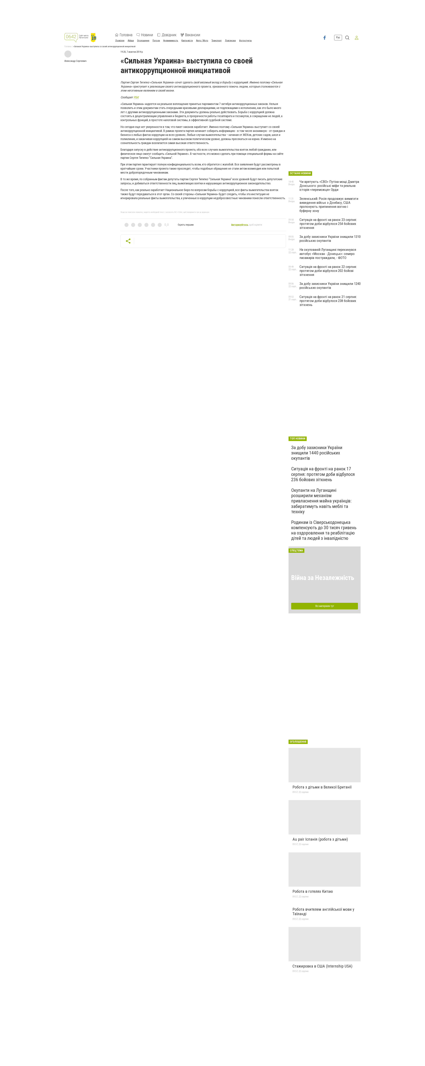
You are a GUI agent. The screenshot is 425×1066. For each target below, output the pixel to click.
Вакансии (192, 35)
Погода (156, 40)
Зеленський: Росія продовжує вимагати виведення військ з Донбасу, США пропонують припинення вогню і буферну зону (328, 205)
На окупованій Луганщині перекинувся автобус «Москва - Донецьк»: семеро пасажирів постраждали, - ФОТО (327, 254)
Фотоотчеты (245, 40)
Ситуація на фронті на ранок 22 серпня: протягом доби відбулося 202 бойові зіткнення (328, 271)
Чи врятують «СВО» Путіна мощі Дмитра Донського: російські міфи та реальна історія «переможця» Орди (329, 186)
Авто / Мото (202, 40)
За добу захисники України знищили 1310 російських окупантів (330, 239)
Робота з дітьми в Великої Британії (322, 787)
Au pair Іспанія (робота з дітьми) (320, 839)
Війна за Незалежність (322, 578)
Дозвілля (119, 40)
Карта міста (187, 40)
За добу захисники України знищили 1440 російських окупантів (316, 453)
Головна (126, 35)
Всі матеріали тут (324, 606)
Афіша (131, 40)
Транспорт (217, 40)
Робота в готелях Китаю (313, 891)
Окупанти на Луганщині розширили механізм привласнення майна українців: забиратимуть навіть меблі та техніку (321, 500)
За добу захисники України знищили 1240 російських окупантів (330, 286)
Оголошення (143, 40)
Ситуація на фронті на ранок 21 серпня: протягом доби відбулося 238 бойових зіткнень (328, 301)
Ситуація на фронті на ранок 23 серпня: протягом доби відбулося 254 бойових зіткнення (328, 224)
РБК (136, 97)
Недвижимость (170, 40)
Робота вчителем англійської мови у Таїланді (323, 911)
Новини (147, 35)
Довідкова (230, 40)
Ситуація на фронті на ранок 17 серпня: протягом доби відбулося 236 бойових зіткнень (323, 474)
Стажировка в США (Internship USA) (322, 966)
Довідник (169, 35)
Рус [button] (338, 37)
